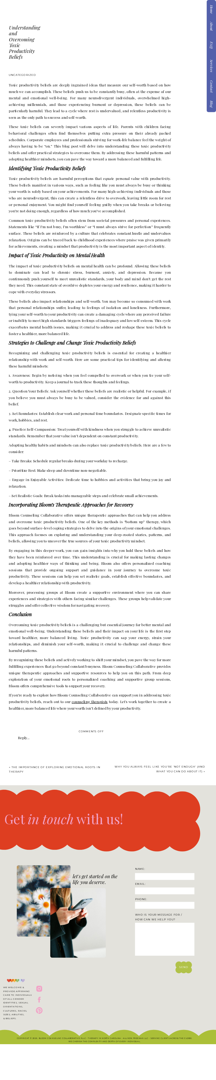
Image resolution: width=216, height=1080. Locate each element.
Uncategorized (22, 74)
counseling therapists (90, 701)
